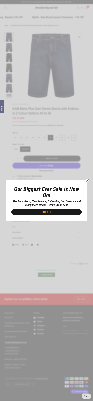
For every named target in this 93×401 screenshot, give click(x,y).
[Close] (87, 180)
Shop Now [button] (46, 212)
